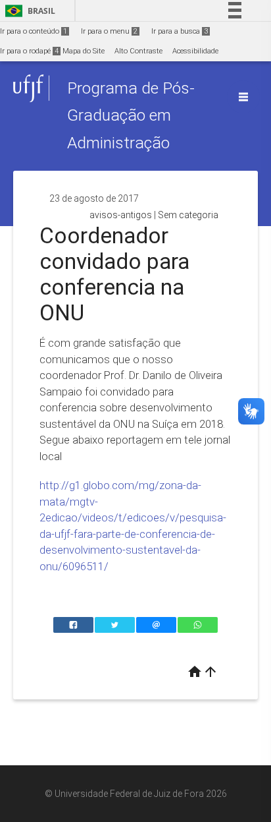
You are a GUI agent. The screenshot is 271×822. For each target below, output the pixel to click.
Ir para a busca (179, 31)
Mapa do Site (83, 51)
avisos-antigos (120, 215)
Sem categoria (188, 215)
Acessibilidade (195, 51)
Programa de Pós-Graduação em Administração (131, 115)
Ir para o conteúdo (33, 31)
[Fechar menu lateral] (243, 96)
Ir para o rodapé (29, 51)
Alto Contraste (138, 51)
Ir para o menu (109, 31)
